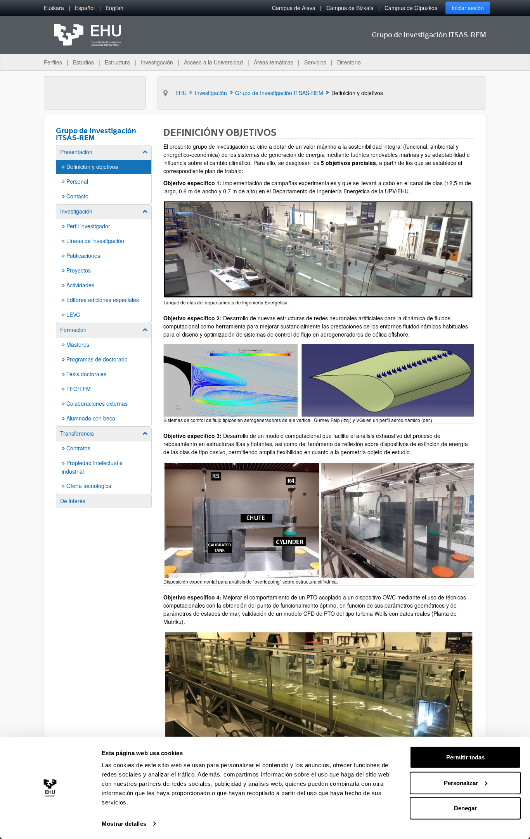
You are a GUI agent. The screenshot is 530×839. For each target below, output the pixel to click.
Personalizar (461, 782)
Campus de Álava (293, 8)
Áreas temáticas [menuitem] (273, 62)
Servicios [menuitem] (315, 62)
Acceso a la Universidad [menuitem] (213, 62)
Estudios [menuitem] (83, 62)
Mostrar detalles (124, 823)
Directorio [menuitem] (349, 62)
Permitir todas (465, 757)
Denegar (465, 808)
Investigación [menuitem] (157, 62)
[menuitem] (54, 8)
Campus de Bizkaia (350, 8)
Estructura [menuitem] (117, 62)
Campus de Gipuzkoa (411, 8)
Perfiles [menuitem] (53, 62)
